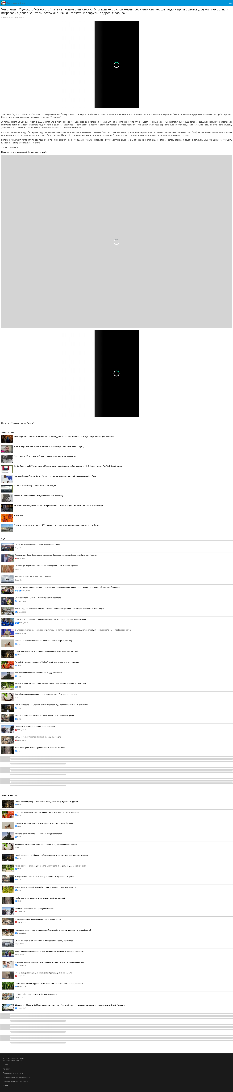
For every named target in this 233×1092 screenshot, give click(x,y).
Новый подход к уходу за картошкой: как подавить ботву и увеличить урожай (46, 651)
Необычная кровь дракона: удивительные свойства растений (40, 748)
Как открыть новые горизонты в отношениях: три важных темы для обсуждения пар (49, 962)
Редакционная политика (13, 1073)
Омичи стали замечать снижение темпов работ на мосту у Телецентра (44, 941)
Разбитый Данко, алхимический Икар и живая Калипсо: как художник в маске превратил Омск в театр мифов (59, 608)
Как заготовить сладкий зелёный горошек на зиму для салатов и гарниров (45, 887)
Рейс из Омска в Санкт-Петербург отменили (33, 576)
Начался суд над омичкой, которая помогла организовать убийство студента (46, 566)
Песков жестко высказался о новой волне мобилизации (37, 544)
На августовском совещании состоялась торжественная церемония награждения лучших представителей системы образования (68, 587)
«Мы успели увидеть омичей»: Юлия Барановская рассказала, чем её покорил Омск (49, 951)
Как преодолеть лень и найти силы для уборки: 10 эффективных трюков (44, 715)
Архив (5, 1085)
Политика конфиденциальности (16, 1077)
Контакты (7, 1069)
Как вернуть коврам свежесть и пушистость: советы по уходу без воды (44, 641)
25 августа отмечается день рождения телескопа (35, 726)
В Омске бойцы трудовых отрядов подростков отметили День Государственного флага (50, 619)
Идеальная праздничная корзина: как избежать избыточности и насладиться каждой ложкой (53, 930)
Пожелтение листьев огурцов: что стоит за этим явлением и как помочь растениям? (49, 984)
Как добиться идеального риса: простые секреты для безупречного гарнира (46, 694)
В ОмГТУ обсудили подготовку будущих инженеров (36, 994)
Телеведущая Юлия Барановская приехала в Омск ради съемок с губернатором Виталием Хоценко (56, 555)
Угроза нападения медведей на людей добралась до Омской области (43, 973)
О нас (5, 1065)
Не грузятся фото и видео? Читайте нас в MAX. (23, 152)
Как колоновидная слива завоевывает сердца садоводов (38, 673)
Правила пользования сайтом (15, 1081)
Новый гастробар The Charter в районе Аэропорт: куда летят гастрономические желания (51, 705)
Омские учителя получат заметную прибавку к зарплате (38, 598)
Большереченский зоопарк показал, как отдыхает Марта (38, 737)
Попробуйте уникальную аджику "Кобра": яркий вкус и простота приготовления (47, 662)
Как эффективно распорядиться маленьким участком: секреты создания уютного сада (50, 683)
